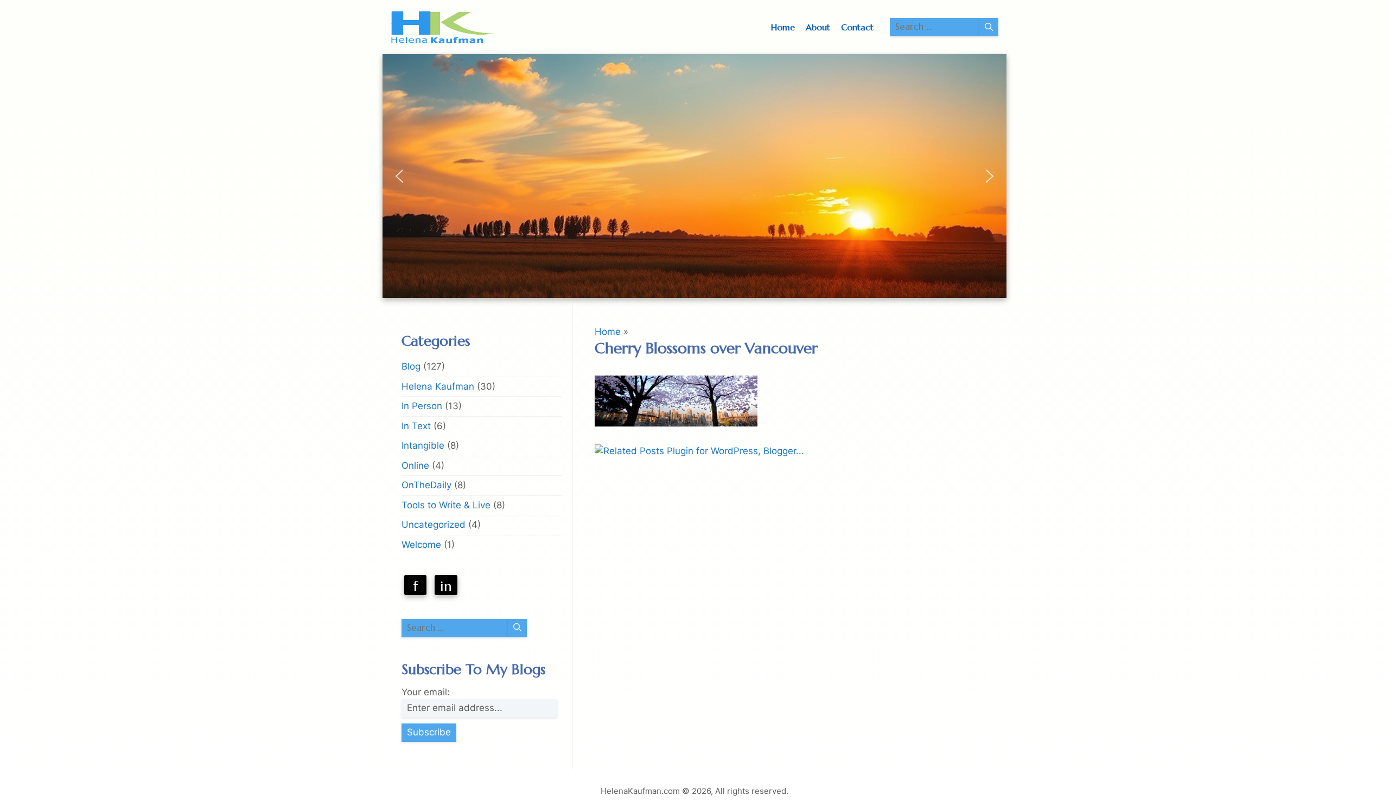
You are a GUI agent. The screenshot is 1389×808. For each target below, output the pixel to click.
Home (783, 27)
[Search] (988, 27)
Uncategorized (434, 524)
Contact (857, 27)
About (818, 27)
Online (415, 465)
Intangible (423, 445)
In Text (416, 426)
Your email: (426, 692)
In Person (422, 405)
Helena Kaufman (438, 386)
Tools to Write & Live (446, 505)
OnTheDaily (426, 485)
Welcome (421, 544)
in (446, 586)
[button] (399, 176)
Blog (411, 366)
